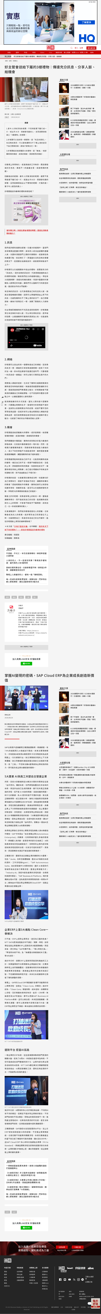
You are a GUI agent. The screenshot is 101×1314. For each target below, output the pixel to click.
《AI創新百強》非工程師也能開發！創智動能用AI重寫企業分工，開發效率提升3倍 (26, 1173)
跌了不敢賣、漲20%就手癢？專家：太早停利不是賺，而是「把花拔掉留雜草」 (83, 111)
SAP (14, 1212)
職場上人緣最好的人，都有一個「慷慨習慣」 (25, 574)
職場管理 (32, 1280)
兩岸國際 (32, 1274)
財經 (5, 1277)
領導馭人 (15, 61)
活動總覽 (45, 1280)
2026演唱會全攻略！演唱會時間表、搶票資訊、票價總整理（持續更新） (83, 134)
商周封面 (32, 1272)
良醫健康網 (20, 1280)
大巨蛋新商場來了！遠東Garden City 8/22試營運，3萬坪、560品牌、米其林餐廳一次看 (77, 768)
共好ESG (7, 1286)
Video (42, 52)
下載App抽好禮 (89, 1277)
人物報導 (32, 1277)
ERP (7, 1212)
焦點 (5, 1272)
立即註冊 (62, 1247)
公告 (62, 1307)
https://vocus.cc (33, 631)
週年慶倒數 (91, 48)
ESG (50, 52)
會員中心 (45, 1286)
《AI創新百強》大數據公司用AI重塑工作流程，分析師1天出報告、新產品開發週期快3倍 (26, 1181)
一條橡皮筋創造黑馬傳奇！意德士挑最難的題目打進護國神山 (26, 1166)
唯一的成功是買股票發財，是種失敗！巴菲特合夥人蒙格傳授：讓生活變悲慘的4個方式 (26, 580)
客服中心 (45, 1274)
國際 (5, 1274)
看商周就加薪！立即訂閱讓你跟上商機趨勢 (75, 173)
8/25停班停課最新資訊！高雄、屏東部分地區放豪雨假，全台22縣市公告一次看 (83, 122)
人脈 (28, 597)
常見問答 (45, 1277)
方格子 (7, 117)
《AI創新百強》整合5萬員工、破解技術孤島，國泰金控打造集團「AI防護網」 (26, 1188)
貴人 (34, 597)
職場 (14, 597)
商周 (6, 61)
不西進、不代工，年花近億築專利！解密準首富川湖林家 (26, 554)
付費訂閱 (77, 1247)
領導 (7, 597)
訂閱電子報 (88, 1282)
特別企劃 (19, 1274)
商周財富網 (20, 1277)
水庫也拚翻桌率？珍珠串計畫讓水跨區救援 (75, 782)
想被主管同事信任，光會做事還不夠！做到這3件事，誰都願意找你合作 (26, 568)
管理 (10, 61)
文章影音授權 (68, 1307)
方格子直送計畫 (20, 526)
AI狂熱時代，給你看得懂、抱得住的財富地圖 (76, 183)
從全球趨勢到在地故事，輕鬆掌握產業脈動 (75, 178)
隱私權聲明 (91, 1307)
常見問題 (83, 1307)
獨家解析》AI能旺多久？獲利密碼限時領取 (75, 192)
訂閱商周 (45, 1272)
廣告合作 (76, 1307)
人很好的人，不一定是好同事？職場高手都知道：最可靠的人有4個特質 (26, 561)
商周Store (75, 52)
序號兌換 (45, 1289)
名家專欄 (19, 1272)
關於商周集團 (55, 1307)
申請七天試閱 (33, 1283)
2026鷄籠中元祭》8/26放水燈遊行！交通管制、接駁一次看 (83, 86)
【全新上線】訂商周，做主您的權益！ (73, 187)
